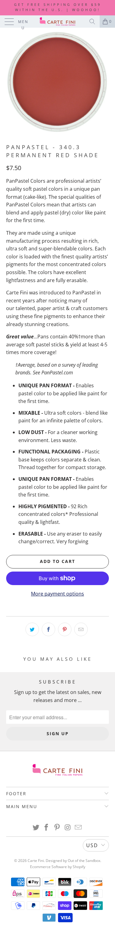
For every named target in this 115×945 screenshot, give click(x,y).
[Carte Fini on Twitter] (35, 827)
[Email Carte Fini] (78, 827)
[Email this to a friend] (81, 629)
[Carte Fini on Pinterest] (57, 827)
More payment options (57, 593)
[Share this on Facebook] (48, 629)
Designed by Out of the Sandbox (73, 860)
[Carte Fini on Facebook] (46, 827)
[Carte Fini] (57, 21)
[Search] (92, 21)
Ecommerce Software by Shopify (57, 866)
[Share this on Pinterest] (64, 629)
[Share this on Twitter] (32, 629)
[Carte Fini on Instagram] (67, 827)
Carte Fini (36, 860)
